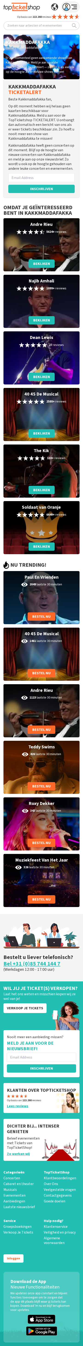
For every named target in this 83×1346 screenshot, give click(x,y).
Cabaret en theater (18, 1183)
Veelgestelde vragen (60, 1189)
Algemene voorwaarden (54, 1240)
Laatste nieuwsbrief (19, 1207)
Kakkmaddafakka (29, 47)
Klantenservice (56, 1226)
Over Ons (51, 1183)
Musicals (10, 1189)
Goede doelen (54, 1201)
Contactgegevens (58, 1195)
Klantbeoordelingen (60, 1178)
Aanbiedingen (14, 1201)
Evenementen (14, 1195)
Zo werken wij (18, 1154)
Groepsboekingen (17, 1226)
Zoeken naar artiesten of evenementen (34, 25)
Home (10, 47)
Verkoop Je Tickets (18, 1232)
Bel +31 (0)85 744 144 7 (31, 964)
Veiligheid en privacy (60, 1232)
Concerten (11, 1178)
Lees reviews (17, 1106)
